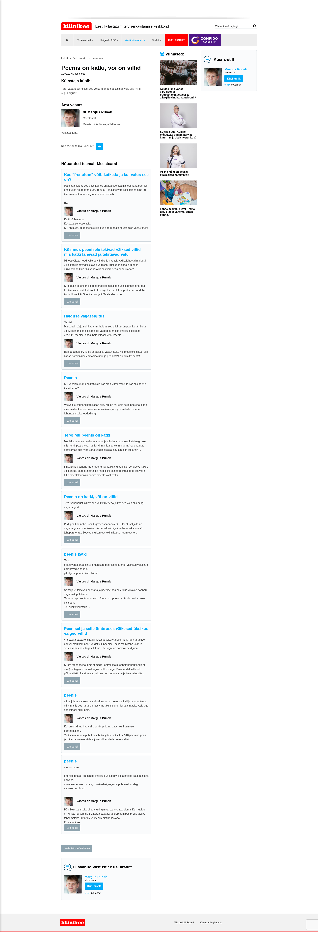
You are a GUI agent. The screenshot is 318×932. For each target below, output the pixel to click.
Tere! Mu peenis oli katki (87, 435)
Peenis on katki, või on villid (91, 496)
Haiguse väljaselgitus (84, 316)
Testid (155, 40)
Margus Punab (235, 70)
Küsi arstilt (176, 40)
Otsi (255, 26)
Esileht (64, 58)
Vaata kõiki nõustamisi (77, 848)
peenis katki (75, 554)
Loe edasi (72, 235)
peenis (70, 695)
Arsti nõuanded (134, 40)
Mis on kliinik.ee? (184, 922)
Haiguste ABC (108, 40)
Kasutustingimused (211, 922)
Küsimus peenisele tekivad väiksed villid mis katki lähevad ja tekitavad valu (102, 252)
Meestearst (97, 58)
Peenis (70, 377)
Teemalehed (84, 40)
